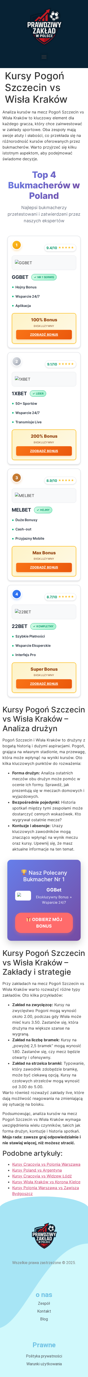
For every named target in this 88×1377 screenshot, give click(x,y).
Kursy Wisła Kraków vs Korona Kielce (46, 1181)
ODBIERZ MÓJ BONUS (46, 922)
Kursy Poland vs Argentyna (37, 1170)
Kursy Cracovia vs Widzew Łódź (42, 1176)
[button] (44, 57)
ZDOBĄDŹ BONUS (44, 334)
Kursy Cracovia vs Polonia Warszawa (46, 1164)
